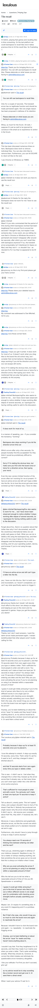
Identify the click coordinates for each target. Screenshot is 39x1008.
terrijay (6, 37)
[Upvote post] (28, 54)
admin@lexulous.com (16, 75)
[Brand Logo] (10, 4)
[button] (3, 1005)
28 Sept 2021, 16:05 (25, 218)
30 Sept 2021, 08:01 (25, 655)
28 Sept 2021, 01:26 (25, 64)
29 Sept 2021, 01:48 (25, 308)
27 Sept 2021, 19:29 (21, 37)
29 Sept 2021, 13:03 (28, 392)
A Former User (8, 64)
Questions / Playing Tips (27, 21)
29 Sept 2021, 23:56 (25, 627)
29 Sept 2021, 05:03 (25, 330)
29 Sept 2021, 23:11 (25, 563)
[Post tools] (36, 54)
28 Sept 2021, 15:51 (21, 175)
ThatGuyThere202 (10, 392)
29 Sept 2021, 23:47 (28, 600)
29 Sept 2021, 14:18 (25, 420)
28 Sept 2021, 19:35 (21, 267)
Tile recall (20, 93)
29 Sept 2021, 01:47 (25, 287)
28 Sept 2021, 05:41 (25, 89)
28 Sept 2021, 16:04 (21, 195)
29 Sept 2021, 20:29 (25, 500)
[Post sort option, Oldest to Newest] (4, 30)
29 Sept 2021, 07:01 (25, 348)
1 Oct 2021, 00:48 (24, 734)
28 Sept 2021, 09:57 (25, 143)
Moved (14, 21)
